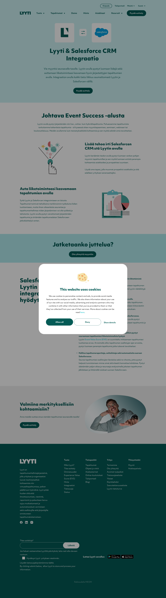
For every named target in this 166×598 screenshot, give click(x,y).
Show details (110, 322)
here (82, 312)
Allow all (59, 322)
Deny (87, 322)
